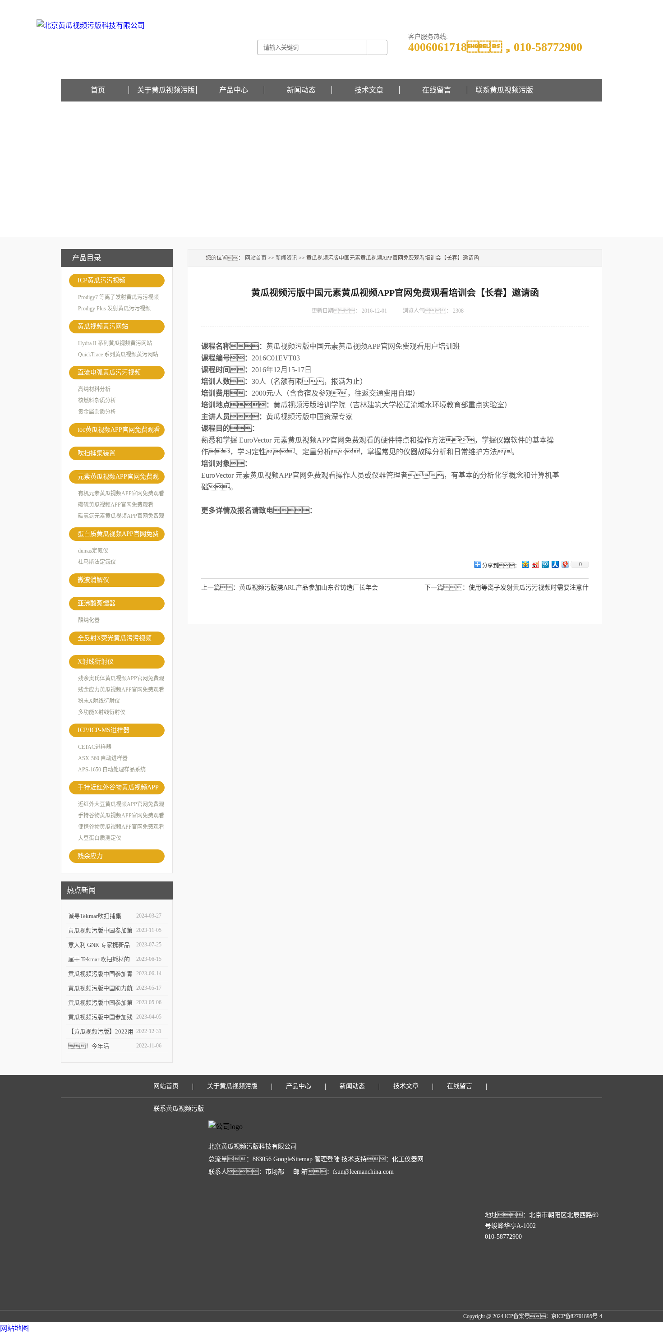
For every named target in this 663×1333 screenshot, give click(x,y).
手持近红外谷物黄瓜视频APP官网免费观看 (118, 789)
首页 (98, 90)
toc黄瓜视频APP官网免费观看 (119, 429)
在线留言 (591, 6)
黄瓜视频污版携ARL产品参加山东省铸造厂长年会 (308, 587)
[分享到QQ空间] (525, 564)
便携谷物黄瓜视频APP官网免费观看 (121, 827)
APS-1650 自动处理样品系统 (112, 769)
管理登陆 (327, 1159)
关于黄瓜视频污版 (166, 90)
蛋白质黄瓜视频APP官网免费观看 (118, 535)
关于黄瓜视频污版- (512, 6)
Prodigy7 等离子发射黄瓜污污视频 (118, 297)
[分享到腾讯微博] (545, 564)
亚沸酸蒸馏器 (96, 603)
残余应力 (90, 856)
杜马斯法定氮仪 (97, 562)
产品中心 (233, 90)
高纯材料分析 (94, 389)
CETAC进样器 (94, 747)
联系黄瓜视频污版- (557, 6)
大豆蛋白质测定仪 (99, 838)
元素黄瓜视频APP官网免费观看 (118, 478)
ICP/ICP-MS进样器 (103, 730)
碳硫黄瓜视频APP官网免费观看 (115, 505)
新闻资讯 (286, 258)
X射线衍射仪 (96, 661)
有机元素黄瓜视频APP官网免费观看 (121, 493)
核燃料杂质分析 (97, 400)
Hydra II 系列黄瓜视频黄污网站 (115, 343)
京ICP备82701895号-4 (576, 1316)
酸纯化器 (89, 620)
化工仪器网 (408, 1159)
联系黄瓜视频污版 (504, 90)
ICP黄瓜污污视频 (101, 280)
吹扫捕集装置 (96, 453)
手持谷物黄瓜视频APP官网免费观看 (121, 815)
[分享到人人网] (555, 564)
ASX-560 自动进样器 (103, 758)
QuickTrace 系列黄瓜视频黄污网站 (118, 354)
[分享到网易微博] (565, 564)
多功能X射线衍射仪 (101, 712)
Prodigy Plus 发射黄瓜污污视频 (114, 308)
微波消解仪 (93, 580)
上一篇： (220, 587)
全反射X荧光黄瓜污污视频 (115, 638)
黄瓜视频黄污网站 (103, 326)
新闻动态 (301, 90)
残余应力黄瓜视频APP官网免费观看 (121, 690)
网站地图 (14, 1328)
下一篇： (446, 587)
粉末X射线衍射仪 (99, 701)
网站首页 (256, 258)
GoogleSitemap (293, 1159)
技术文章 (369, 90)
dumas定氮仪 (93, 551)
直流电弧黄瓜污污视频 (109, 372)
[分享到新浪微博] (535, 564)
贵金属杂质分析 (97, 412)
